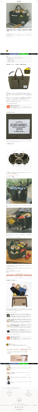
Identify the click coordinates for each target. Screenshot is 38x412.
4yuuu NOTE (28, 396)
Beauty (28, 390)
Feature (9, 396)
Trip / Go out (9, 394)
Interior (28, 392)
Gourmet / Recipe (9, 392)
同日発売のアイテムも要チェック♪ (12, 61)
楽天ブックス (10, 275)
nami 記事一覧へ (29, 347)
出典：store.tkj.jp (30, 28)
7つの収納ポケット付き (10, 59)
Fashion (9, 390)
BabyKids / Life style (28, 394)
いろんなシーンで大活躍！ (11, 60)
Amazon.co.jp (18, 275)
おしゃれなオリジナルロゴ (11, 58)
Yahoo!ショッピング (27, 275)
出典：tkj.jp (7, 307)
